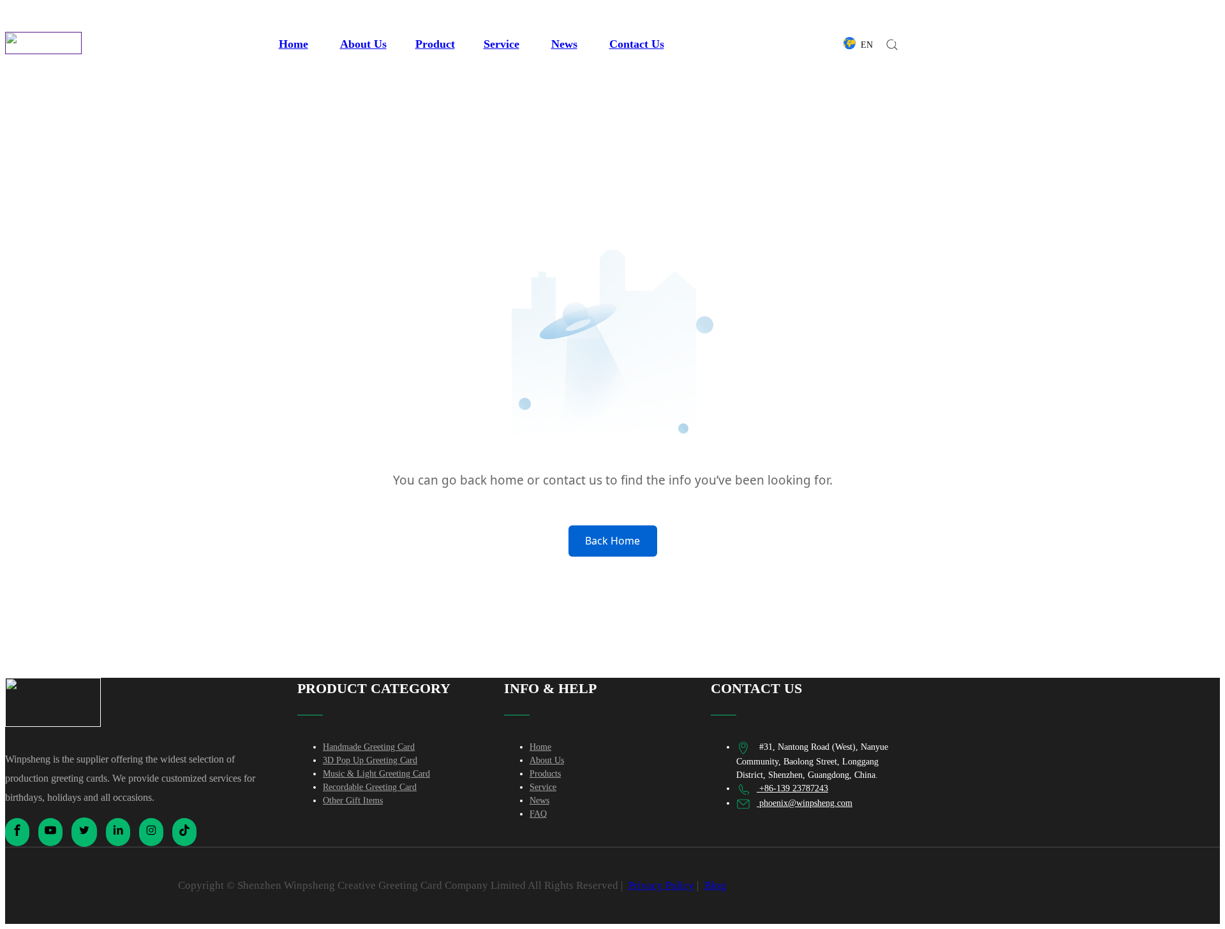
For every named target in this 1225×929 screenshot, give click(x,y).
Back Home (612, 541)
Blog (715, 885)
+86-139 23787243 (792, 788)
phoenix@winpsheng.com (804, 803)
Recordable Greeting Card (370, 787)
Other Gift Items (353, 800)
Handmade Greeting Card (369, 747)
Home (293, 44)
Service (501, 44)
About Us (363, 44)
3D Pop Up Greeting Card (370, 760)
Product (435, 44)
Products (545, 774)
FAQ (538, 814)
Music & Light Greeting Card (376, 774)
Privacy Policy (661, 885)
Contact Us (636, 44)
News (564, 44)
